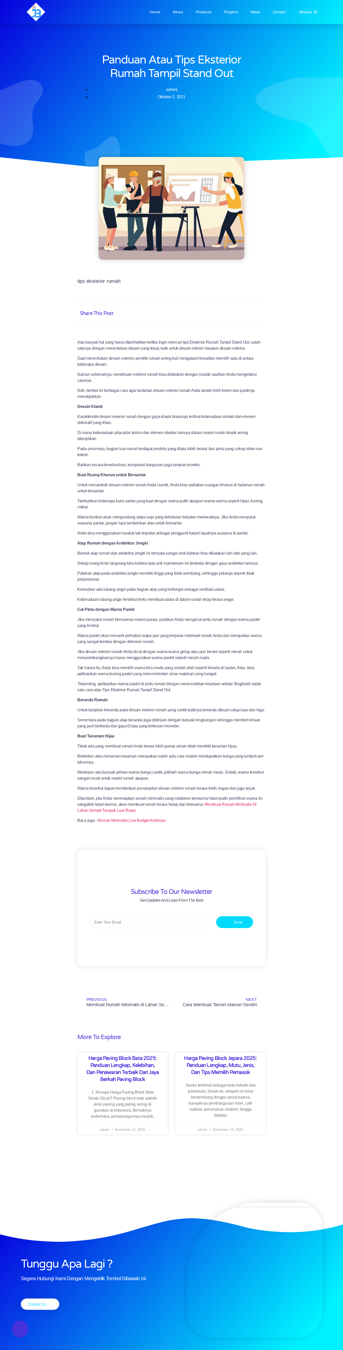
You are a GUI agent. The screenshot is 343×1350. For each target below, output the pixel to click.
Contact (279, 12)
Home (155, 12)
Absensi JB (308, 12)
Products (203, 12)
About (178, 12)
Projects (231, 12)
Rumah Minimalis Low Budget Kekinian (132, 820)
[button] (211, 313)
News (255, 12)
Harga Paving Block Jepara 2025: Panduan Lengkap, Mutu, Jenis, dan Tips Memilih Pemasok (220, 1065)
